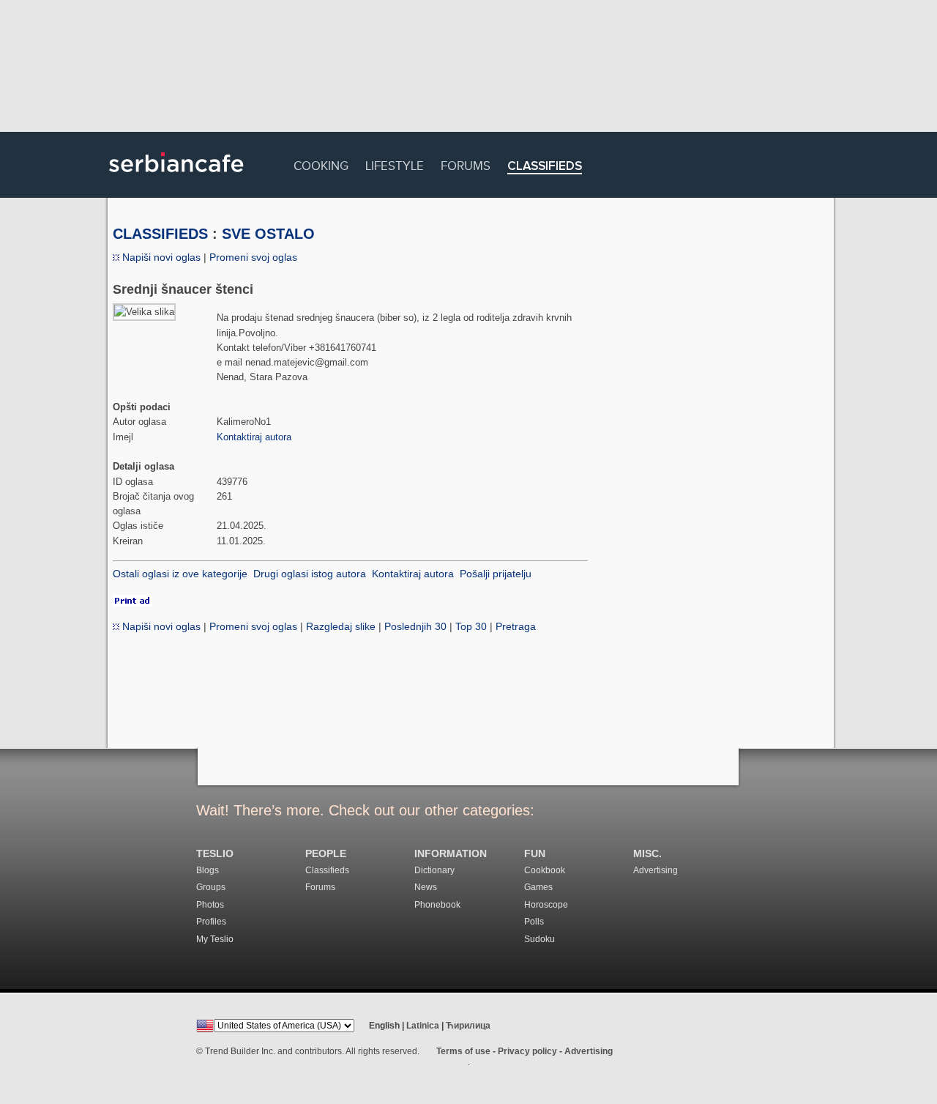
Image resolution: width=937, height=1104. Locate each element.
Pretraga (516, 626)
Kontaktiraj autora (254, 436)
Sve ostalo (268, 234)
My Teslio (215, 939)
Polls (534, 921)
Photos (210, 905)
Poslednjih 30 (415, 626)
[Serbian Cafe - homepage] (176, 177)
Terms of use (463, 1051)
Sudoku (539, 939)
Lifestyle (394, 164)
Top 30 (471, 626)
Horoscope (546, 905)
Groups (210, 887)
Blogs (207, 870)
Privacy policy (527, 1051)
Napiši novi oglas (160, 257)
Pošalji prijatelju (495, 573)
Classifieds (544, 166)
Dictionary (434, 870)
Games (538, 887)
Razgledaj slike (341, 626)
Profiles (211, 921)
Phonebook (437, 905)
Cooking (321, 164)
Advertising (655, 870)
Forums (465, 164)
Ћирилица (468, 1025)
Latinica (422, 1025)
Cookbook (544, 870)
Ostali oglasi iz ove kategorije (180, 573)
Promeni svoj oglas (253, 257)
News (425, 887)
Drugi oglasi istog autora (309, 573)
